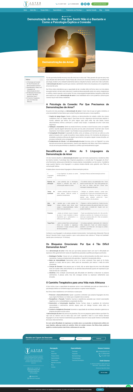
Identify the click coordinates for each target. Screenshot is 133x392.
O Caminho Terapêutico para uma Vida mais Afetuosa (33, 99)
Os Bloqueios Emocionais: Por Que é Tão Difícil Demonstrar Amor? (34, 94)
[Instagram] (82, 4)
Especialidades (57, 10)
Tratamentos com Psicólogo (74, 10)
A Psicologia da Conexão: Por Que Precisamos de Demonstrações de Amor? (34, 83)
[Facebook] (85, 4)
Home (25, 10)
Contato (107, 10)
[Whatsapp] (88, 4)
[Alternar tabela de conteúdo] (40, 79)
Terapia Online (44, 10)
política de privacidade (85, 389)
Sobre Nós (33, 10)
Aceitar (100, 389)
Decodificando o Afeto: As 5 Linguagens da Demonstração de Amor (34, 89)
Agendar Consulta (91, 10)
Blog (100, 10)
